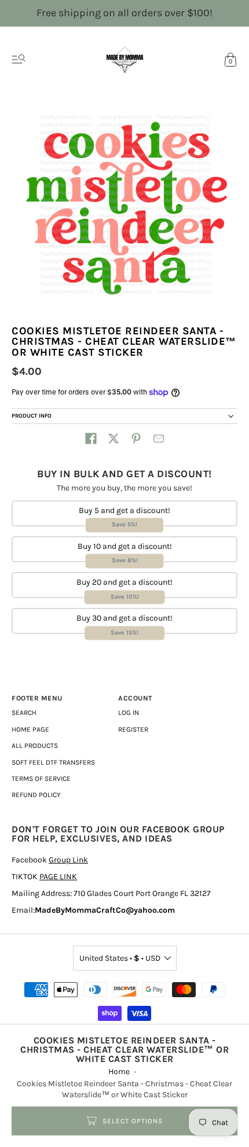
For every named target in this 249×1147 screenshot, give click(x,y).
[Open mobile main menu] (18, 60)
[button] (91, 438)
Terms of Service (41, 778)
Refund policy (36, 795)
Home (119, 1071)
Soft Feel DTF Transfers (53, 762)
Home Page (30, 729)
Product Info (32, 415)
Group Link (68, 860)
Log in (128, 713)
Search (24, 713)
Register (133, 729)
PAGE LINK (58, 877)
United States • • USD (119, 958)
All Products (35, 746)
